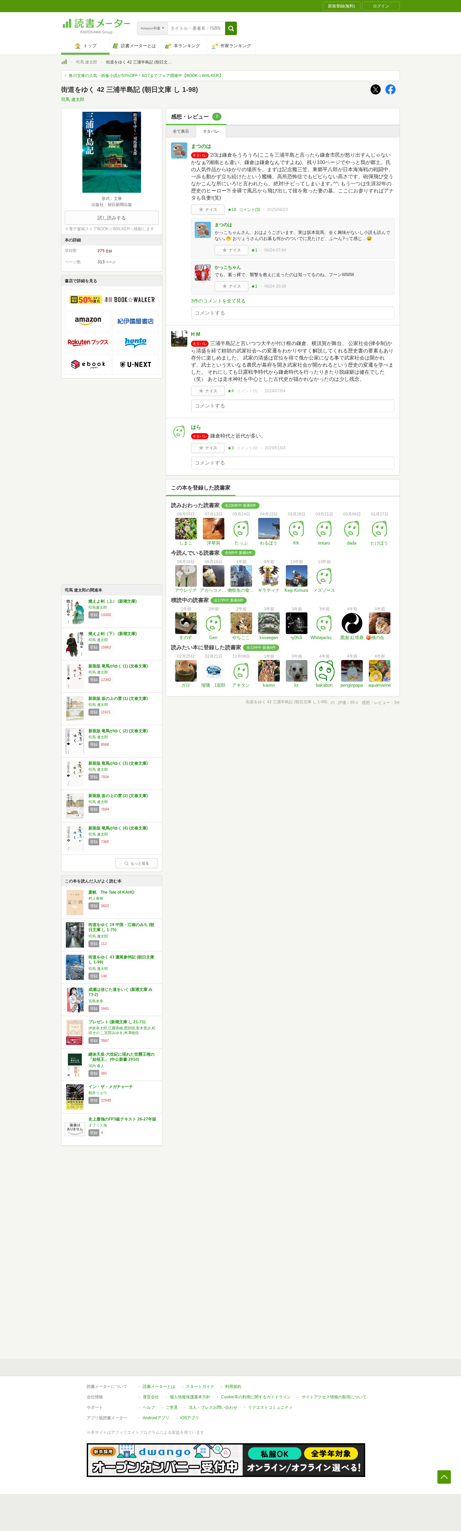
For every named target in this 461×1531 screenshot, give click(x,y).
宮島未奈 (95, 1001)
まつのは (201, 146)
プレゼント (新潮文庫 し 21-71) (116, 1022)
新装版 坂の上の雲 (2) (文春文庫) (118, 795)
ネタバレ (211, 131)
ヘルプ (149, 1407)
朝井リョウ (97, 1093)
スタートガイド (200, 1386)
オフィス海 (97, 1125)
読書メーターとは (159, 1386)
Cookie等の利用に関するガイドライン (256, 1397)
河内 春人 (96, 1066)
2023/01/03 (275, 448)
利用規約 (233, 1386)
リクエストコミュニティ (270, 1407)
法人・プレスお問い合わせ (213, 1407)
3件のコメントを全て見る (218, 300)
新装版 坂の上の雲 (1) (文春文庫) (118, 698)
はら (196, 427)
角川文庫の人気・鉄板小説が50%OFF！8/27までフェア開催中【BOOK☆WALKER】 (146, 75)
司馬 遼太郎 (86, 62)
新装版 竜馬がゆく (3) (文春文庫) (118, 763)
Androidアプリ (156, 1418)
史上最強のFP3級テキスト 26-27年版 (122, 1119)
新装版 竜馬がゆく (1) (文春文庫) (118, 666)
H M (195, 334)
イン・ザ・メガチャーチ (110, 1086)
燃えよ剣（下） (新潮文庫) (112, 633)
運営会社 (151, 1397)
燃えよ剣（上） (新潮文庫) (112, 601)
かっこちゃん (228, 267)
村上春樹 (95, 898)
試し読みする (112, 217)
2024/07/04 (275, 391)
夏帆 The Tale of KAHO (111, 892)
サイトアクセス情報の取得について (334, 1397)
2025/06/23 (277, 210)
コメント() (249, 210)
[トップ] (64, 62)
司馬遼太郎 (97, 607)
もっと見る (140, 863)
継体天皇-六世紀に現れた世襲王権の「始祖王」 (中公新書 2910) (121, 1057)
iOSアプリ (189, 1418)
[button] (231, 28)
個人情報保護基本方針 (190, 1397)
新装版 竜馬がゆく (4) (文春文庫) (118, 828)
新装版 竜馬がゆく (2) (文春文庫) (118, 731)
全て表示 (181, 131)
